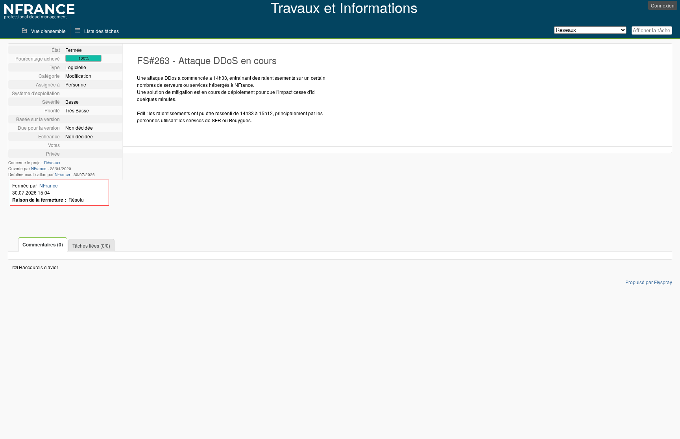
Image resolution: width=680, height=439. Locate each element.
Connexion (662, 5)
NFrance (38, 168)
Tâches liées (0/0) (91, 245)
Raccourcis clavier (38, 267)
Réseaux (52, 162)
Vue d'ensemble (48, 31)
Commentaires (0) (42, 244)
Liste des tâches (101, 31)
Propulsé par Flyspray (648, 282)
